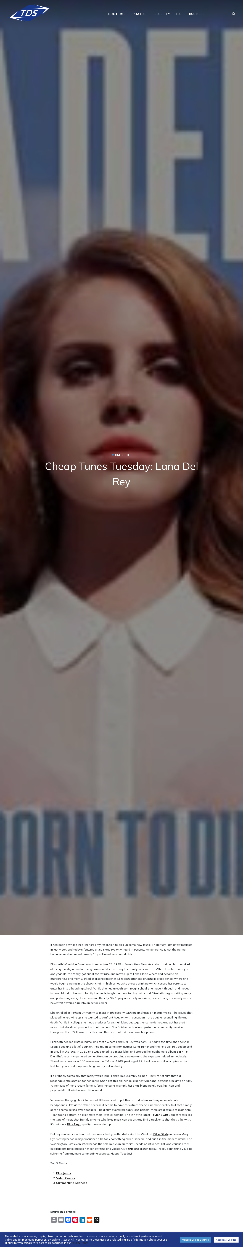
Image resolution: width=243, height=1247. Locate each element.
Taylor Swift (159, 1114)
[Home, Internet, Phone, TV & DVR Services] (29, 12)
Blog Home (116, 14)
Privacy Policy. (80, 1243)
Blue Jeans (63, 1173)
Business (197, 14)
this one (133, 1148)
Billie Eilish (160, 1134)
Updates (138, 14)
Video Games (65, 1178)
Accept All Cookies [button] (226, 1239)
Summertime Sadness (71, 1183)
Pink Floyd (74, 1124)
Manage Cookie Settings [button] (195, 1239)
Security (162, 14)
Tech (179, 14)
